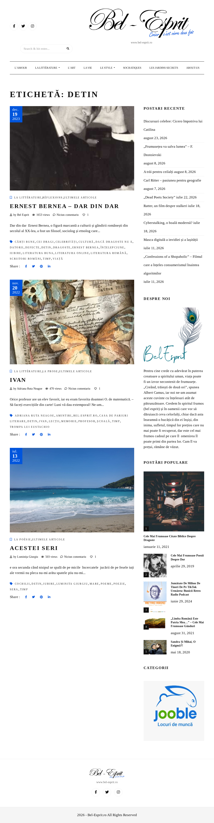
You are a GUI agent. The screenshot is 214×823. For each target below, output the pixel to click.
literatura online (72, 253)
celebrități (66, 241)
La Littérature (46, 67)
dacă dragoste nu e (114, 241)
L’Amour (21, 67)
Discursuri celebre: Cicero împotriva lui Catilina (173, 125)
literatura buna (38, 253)
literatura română (109, 253)
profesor (86, 421)
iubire (15, 253)
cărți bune (25, 241)
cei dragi (45, 241)
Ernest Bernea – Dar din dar (64, 206)
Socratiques (132, 67)
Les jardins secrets (163, 67)
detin (46, 247)
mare (94, 583)
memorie (69, 421)
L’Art (71, 67)
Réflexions (52, 197)
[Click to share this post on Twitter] (33, 266)
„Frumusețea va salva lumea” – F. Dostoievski (168, 151)
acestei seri (34, 548)
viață (58, 258)
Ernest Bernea (85, 247)
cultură (86, 241)
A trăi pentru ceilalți (158, 172)
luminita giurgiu (72, 583)
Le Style (106, 67)
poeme (106, 583)
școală (103, 421)
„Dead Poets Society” (159, 197)
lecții (54, 421)
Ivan (18, 380)
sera (14, 589)
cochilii (22, 583)
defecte (32, 247)
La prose (50, 371)
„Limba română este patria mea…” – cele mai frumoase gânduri (187, 622)
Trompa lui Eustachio (30, 426)
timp (47, 258)
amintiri (64, 415)
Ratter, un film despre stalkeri (165, 206)
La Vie (88, 67)
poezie (119, 583)
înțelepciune (112, 247)
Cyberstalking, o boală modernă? (168, 223)
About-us (192, 67)
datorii (17, 247)
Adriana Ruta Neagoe (34, 415)
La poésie (22, 539)
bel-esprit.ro (85, 415)
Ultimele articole (80, 197)
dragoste (62, 247)
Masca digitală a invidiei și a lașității (171, 240)
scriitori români (25, 258)
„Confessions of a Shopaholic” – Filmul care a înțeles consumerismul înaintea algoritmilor (173, 265)
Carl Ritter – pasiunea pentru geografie (172, 180)
